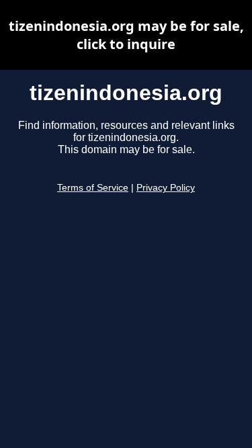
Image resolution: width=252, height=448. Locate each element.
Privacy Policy (165, 188)
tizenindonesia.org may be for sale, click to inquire (126, 35)
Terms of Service (92, 188)
